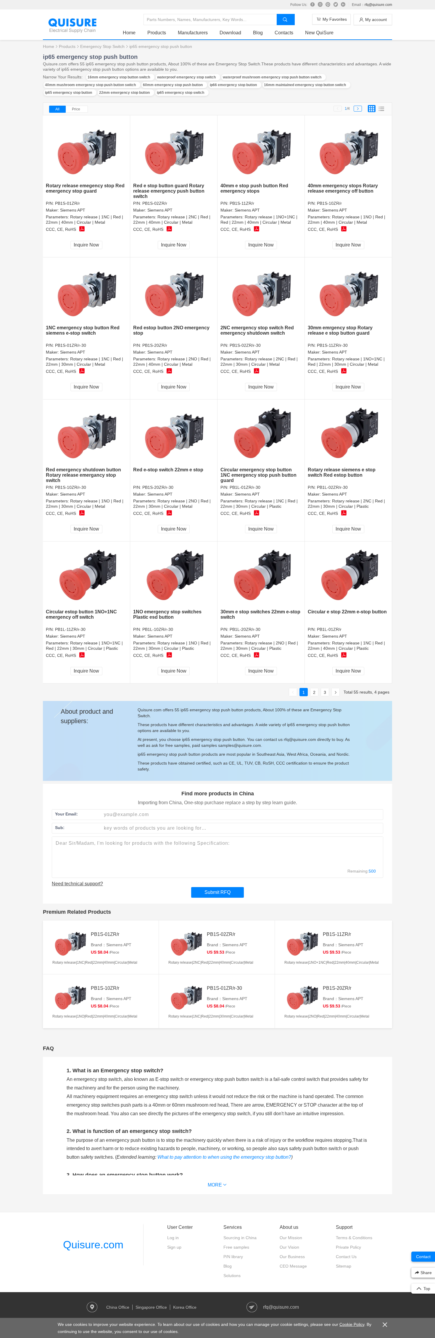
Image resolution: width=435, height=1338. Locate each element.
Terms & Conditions (354, 1237)
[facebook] (312, 5)
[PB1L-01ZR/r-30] (261, 433)
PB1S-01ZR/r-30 (70, 345)
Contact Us (346, 1256)
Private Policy (348, 1247)
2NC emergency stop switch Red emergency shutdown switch (257, 330)
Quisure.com (93, 1245)
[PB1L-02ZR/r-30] (348, 433)
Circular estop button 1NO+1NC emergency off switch (81, 614)
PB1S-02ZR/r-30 (245, 345)
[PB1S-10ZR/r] (348, 149)
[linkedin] (343, 5)
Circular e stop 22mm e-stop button (347, 611)
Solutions (232, 1275)
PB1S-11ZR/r (242, 203)
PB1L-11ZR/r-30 (70, 629)
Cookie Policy (351, 1324)
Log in (173, 1237)
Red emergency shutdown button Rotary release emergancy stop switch (83, 475)
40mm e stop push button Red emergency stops (254, 188)
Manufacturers (193, 32)
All (57, 109)
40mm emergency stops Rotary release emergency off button (343, 188)
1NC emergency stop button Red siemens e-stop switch (83, 330)
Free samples (236, 1247)
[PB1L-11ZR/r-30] (86, 575)
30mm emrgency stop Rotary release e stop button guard (340, 330)
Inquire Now (86, 244)
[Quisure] (72, 31)
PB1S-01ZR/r (67, 203)
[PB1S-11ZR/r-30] (348, 291)
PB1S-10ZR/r (329, 203)
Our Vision (289, 1247)
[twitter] (335, 5)
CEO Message (293, 1266)
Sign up (174, 1247)
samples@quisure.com (239, 745)
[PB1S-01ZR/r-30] (86, 291)
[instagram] (320, 5)
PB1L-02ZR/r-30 (332, 487)
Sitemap (343, 1266)
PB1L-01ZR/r (329, 629)
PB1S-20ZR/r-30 (157, 487)
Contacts (284, 32)
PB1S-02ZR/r (154, 203)
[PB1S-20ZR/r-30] (173, 433)
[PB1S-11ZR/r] (261, 149)
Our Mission (291, 1237)
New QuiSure (319, 32)
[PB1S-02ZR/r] (173, 149)
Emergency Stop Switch (102, 46)
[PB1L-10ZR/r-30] (173, 575)
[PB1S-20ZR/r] (173, 291)
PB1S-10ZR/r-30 (70, 487)
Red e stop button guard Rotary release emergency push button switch (168, 191)
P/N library (233, 1256)
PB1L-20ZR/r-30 (245, 629)
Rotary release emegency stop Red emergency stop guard (85, 188)
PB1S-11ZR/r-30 (332, 345)
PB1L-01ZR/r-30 (245, 487)
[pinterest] (328, 5)
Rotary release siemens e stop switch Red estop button (342, 472)
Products (156, 32)
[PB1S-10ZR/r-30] (86, 433)
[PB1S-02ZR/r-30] (261, 291)
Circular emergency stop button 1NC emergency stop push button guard (258, 475)
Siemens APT (72, 210)
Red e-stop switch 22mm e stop (168, 469)
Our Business (292, 1256)
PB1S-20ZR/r (154, 345)
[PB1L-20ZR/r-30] (261, 575)
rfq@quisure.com (378, 5)
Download (230, 32)
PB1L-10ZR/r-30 (157, 629)
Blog (258, 32)
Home (129, 32)
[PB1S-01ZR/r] (86, 149)
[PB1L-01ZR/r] (348, 575)
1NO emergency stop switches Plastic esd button (167, 614)
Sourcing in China (240, 1237)
